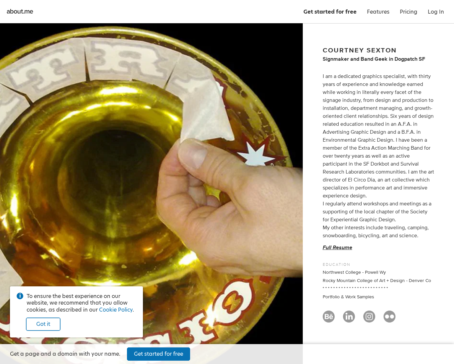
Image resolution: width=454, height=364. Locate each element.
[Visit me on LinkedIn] (349, 320)
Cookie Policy (116, 310)
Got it (43, 324)
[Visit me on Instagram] (369, 320)
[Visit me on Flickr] (390, 320)
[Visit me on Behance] (329, 320)
